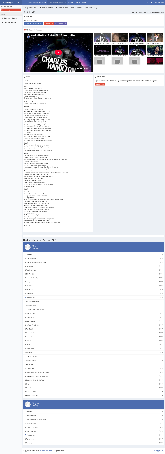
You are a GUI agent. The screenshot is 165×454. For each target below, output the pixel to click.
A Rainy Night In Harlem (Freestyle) (94, 376)
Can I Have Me (94, 313)
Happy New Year (94, 282)
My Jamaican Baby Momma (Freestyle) (94, 372)
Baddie (94, 345)
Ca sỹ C (146, 12)
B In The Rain (94, 274)
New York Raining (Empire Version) (94, 262)
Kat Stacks (94, 290)
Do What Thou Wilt (94, 356)
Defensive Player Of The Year (94, 380)
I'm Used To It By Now (94, 325)
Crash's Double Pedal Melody (94, 309)
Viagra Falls (94, 364)
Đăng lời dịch (49, 23)
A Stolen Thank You (32, 396)
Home (135, 12)
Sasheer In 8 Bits (31, 392)
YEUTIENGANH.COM (46, 451)
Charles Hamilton (157, 12)
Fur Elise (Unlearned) (94, 301)
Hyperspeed (94, 266)
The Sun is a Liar (94, 360)
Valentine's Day (94, 321)
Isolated (94, 341)
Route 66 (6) (94, 317)
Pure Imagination (94, 270)
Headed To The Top (94, 278)
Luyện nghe (61, 24)
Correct (94, 388)
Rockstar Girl (29, 11)
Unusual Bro (94, 368)
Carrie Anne (94, 294)
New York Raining (94, 258)
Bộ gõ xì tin (159, 451)
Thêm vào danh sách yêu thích (34, 23)
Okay (94, 384)
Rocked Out (94, 286)
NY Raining (94, 254)
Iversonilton (94, 337)
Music (141, 12)
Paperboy (94, 352)
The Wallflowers (94, 305)
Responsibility (94, 333)
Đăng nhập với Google (10, 10)
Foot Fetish (94, 329)
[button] (24, 2)
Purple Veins (94, 349)
